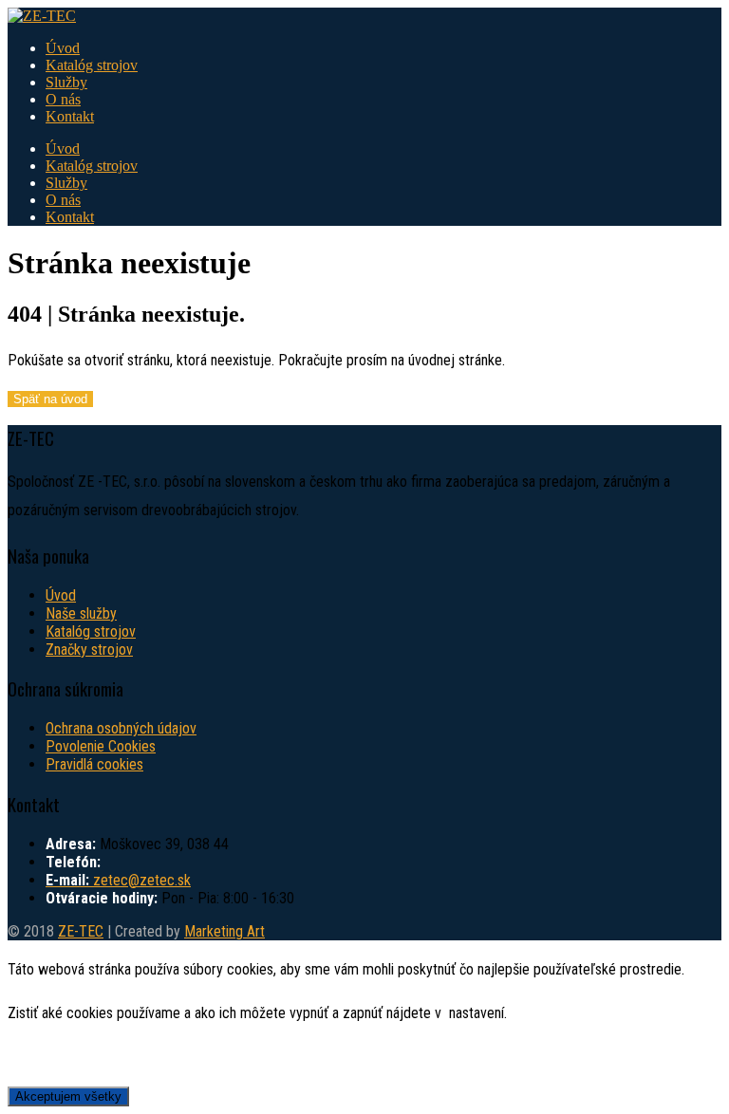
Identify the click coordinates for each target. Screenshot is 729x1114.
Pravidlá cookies (94, 764)
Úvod (63, 48)
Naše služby (81, 613)
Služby (66, 82)
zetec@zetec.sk (142, 880)
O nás (63, 99)
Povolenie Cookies (101, 746)
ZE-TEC (80, 931)
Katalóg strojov (92, 65)
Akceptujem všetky (68, 1096)
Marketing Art (224, 931)
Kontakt (70, 116)
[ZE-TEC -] (42, 16)
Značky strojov (89, 650)
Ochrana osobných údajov (121, 728)
